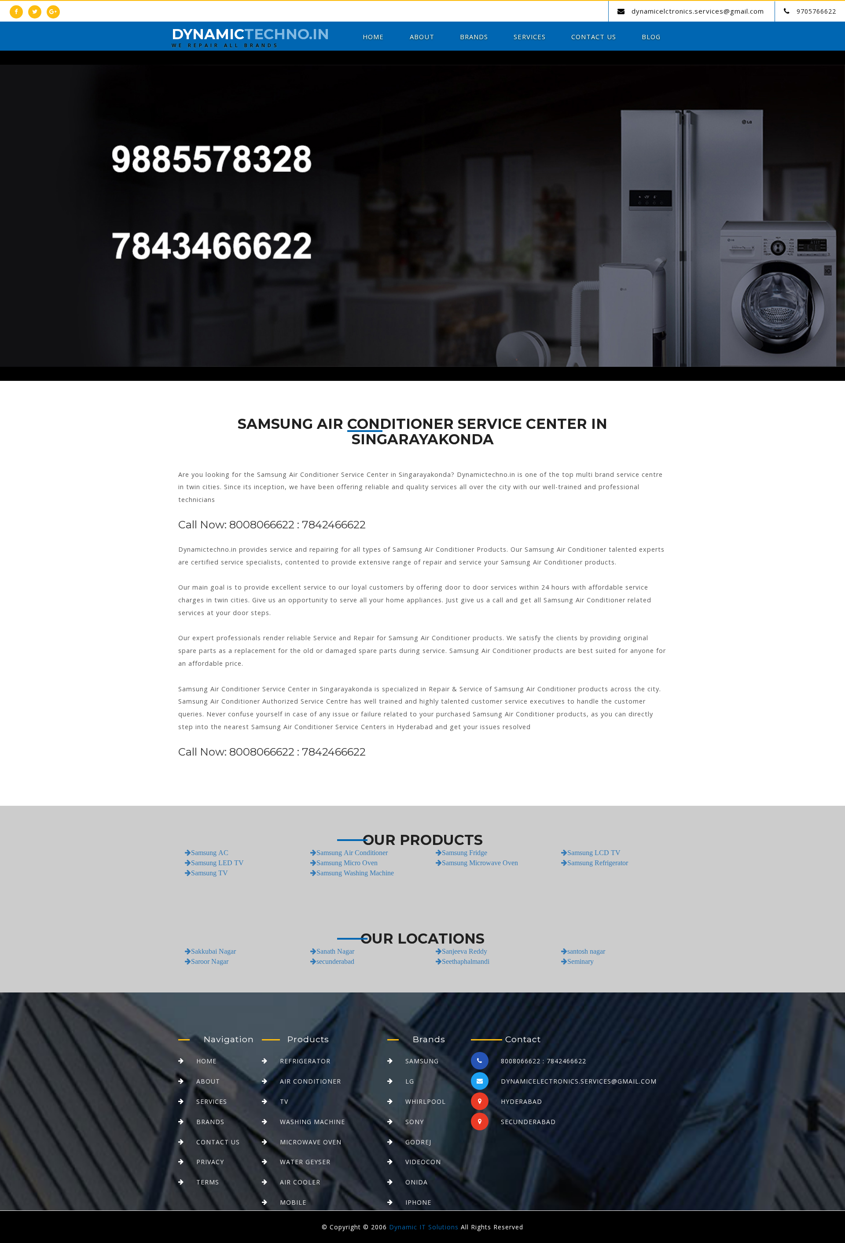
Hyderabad (521, 1101)
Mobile (293, 1202)
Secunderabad (528, 1122)
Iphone (418, 1202)
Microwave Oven (311, 1142)
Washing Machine (312, 1122)
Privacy (210, 1162)
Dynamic (250, 38)
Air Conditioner (310, 1081)
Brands (474, 36)
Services (530, 36)
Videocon (423, 1162)
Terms (207, 1182)
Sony (414, 1122)
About (422, 36)
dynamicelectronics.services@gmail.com (579, 1081)
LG (409, 1081)
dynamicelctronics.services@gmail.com (698, 11)
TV (284, 1101)
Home (373, 36)
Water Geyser (305, 1162)
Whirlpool (425, 1101)
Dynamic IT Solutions (424, 1227)
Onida (416, 1182)
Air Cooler (300, 1182)
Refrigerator (305, 1061)
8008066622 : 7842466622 (543, 1061)
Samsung (422, 1061)
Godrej (418, 1142)
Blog (651, 36)
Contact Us (593, 36)
